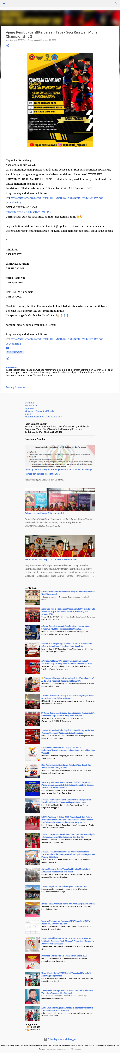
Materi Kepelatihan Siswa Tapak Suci (43, 416)
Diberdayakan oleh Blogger (61, 1039)
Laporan (29, 408)
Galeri (28, 414)
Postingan (34, 1027)
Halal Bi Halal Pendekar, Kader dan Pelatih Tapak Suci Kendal (68, 904)
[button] (7, 46)
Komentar (34, 1029)
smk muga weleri (14, 352)
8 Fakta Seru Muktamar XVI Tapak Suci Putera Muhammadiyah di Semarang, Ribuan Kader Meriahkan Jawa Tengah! (68, 750)
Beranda (29, 402)
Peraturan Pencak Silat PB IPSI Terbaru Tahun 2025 (64, 956)
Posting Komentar (15, 387)
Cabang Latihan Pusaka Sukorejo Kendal (44, 513)
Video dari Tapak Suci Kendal (39, 411)
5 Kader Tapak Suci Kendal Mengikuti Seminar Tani (63, 886)
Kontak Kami (31, 405)
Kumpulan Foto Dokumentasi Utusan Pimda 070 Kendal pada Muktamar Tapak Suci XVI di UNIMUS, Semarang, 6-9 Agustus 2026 (68, 611)
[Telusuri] (12, 3)
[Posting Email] (7, 349)
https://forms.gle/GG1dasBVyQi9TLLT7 (28, 211)
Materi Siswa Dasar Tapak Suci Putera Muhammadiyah (51, 559)
